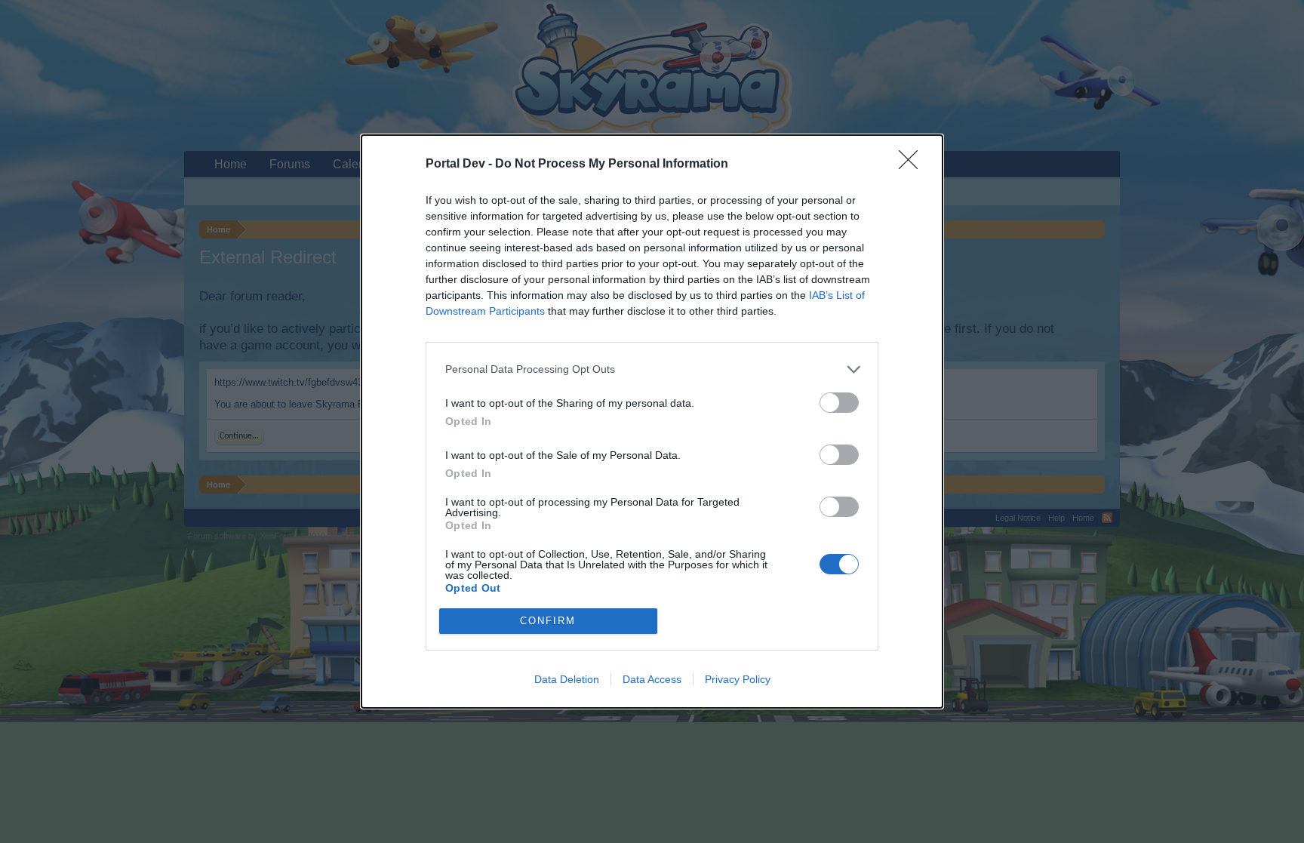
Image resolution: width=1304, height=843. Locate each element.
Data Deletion (566, 679)
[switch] (839, 402)
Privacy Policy (737, 679)
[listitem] (652, 369)
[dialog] (652, 421)
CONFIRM (548, 620)
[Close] (913, 164)
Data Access (652, 679)
